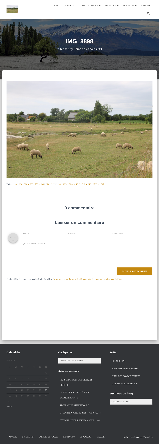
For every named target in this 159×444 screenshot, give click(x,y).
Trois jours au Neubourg (74, 405)
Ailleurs (145, 5)
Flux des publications (125, 368)
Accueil (54, 5)
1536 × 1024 (61, 184)
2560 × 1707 (98, 184)
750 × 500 (39, 184)
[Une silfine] (12, 9)
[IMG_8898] (79, 129)
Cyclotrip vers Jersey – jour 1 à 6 (80, 420)
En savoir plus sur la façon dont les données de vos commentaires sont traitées (87, 279)
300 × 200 (28, 184)
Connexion (118, 360)
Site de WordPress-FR (124, 383)
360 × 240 (86, 184)
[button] (99, 5)
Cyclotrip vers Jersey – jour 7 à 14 (80, 412)
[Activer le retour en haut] (153, 438)
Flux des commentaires (126, 376)
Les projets (111, 5)
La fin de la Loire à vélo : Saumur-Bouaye (75, 395)
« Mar (9, 406)
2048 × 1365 (74, 184)
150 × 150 (17, 184)
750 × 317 (50, 184)
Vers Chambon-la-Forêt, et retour (76, 382)
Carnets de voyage (89, 5)
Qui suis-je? (68, 5)
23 (46, 390)
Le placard (129, 5)
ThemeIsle (147, 436)
